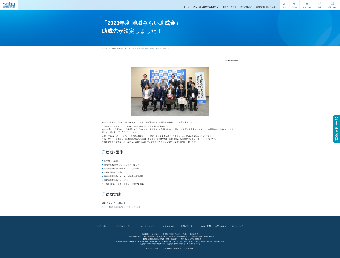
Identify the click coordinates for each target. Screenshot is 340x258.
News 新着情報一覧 (119, 48)
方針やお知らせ (170, 226)
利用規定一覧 (187, 226)
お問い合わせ (221, 226)
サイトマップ (237, 226)
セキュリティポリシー (149, 226)
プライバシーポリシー (125, 226)
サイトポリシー (104, 226)
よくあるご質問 (204, 226)
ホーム (104, 48)
